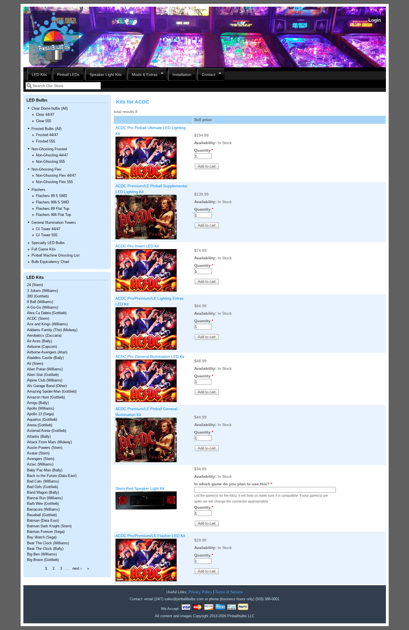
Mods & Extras (142, 74)
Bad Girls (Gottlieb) (42, 487)
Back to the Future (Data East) (52, 476)
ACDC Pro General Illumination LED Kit (149, 356)
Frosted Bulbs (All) (46, 129)
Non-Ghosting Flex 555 (54, 182)
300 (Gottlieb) (38, 296)
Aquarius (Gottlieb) (42, 420)
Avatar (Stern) (38, 453)
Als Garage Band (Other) (47, 386)
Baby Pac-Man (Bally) (44, 470)
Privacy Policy (200, 592)
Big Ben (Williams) (42, 554)
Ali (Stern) (35, 364)
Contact (206, 74)
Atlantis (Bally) (39, 437)
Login (374, 20)
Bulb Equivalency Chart (50, 262)
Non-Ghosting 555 (50, 162)
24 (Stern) (35, 285)
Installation (182, 74)
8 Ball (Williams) (40, 302)
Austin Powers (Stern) (44, 448)
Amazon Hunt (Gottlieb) (46, 397)
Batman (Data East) (43, 521)
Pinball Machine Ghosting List (55, 255)
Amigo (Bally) (38, 403)
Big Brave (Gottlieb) (43, 560)
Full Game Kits (43, 249)
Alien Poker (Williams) (45, 369)
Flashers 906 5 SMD (52, 202)
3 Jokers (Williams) (42, 291)
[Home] (54, 64)
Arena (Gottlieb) (39, 425)
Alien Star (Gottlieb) (43, 375)
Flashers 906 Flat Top (53, 215)
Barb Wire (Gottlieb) (43, 504)
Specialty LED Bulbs (48, 243)
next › (77, 568)
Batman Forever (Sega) (46, 532)
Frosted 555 (45, 141)
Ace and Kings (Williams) (47, 324)
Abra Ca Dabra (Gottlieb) (46, 313)
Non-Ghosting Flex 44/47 (56, 176)
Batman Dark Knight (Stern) (49, 526)
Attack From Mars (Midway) (49, 442)
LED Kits (39, 74)
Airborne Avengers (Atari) (47, 352)
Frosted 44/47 (47, 135)
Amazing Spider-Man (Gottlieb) (52, 391)
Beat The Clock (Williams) (48, 543)
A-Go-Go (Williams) (42, 307)
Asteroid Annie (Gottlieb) (46, 431)
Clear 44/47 (45, 115)
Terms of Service (229, 592)
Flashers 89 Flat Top (52, 209)
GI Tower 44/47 (48, 229)
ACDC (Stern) (38, 319)
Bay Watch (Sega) (41, 537)
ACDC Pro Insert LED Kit (137, 246)
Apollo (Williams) (40, 408)
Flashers (38, 190)
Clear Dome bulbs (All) (49, 108)
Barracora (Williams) (43, 509)
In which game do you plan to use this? (233, 484)
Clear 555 (43, 121)
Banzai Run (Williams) (45, 498)
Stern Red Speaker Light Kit (139, 488)
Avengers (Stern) (40, 459)
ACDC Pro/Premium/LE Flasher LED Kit (150, 535)
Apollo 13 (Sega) (40, 414)
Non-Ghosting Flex (46, 169)
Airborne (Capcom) (42, 347)
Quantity (203, 150)
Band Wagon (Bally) (43, 492)
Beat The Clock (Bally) (45, 549)
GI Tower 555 (46, 235)
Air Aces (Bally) (39, 341)
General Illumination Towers (53, 223)
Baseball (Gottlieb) (42, 515)
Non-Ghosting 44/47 (52, 155)
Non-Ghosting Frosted (49, 149)
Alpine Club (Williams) (44, 380)
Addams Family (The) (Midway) (52, 330)
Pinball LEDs (68, 74)
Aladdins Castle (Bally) (45, 358)
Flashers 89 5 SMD (51, 196)
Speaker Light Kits (106, 74)
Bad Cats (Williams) (43, 481)
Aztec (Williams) (40, 464)
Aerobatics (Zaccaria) (44, 336)
